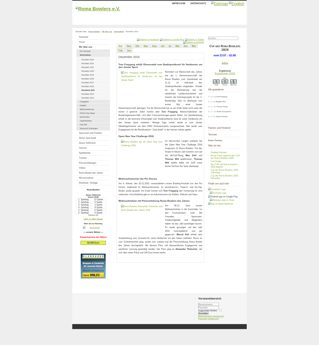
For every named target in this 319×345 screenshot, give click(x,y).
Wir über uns (85, 47)
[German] (219, 3)
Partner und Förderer (219, 127)
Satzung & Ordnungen (89, 128)
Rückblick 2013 (87, 98)
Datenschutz (198, 3)
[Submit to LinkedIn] (193, 42)
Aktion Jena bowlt (87, 138)
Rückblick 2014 (87, 94)
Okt (137, 46)
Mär (194, 46)
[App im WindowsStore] (221, 200)
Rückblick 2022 (87, 63)
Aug (154, 46)
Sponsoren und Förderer (90, 133)
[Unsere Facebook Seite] (217, 189)
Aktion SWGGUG (87, 143)
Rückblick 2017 (87, 83)
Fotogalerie (84, 102)
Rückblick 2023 (87, 60)
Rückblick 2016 (87, 86)
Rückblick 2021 (87, 67)
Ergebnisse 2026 (225, 73)
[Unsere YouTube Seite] (217, 193)
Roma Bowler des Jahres (91, 173)
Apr (186, 46)
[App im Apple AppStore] (220, 203)
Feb (120, 50)
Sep (146, 46)
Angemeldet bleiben (207, 310)
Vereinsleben (85, 55)
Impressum (178, 3)
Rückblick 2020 (87, 71)
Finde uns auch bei (218, 183)
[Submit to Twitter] (194, 39)
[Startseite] (159, 14)
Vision (82, 42)
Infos (225, 63)
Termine (83, 148)
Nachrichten (85, 117)
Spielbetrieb (84, 153)
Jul (162, 46)
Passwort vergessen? (208, 318)
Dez (120, 46)
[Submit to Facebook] (148, 39)
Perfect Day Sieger (87, 113)
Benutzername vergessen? (211, 316)
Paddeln (83, 105)
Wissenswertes (86, 178)
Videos (82, 168)
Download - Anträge (88, 183)
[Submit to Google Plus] (172, 39)
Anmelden (203, 313)
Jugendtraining (86, 121)
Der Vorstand (85, 51)
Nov (129, 46)
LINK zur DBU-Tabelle (93, 219)
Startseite (83, 37)
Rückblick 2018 (87, 79)
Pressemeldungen (87, 163)
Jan (129, 50)
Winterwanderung (87, 109)
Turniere (83, 158)
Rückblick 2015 (88, 90)
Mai (177, 46)
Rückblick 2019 (87, 75)
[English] (236, 3)
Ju (169, 46)
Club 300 (83, 125)
